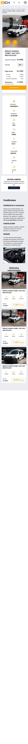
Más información (14, 187)
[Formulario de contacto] (14, 3)
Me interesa (14, 88)
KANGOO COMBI (21, 9)
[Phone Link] (19, 3)
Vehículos (7, 9)
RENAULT (13, 9)
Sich (3, 9)
